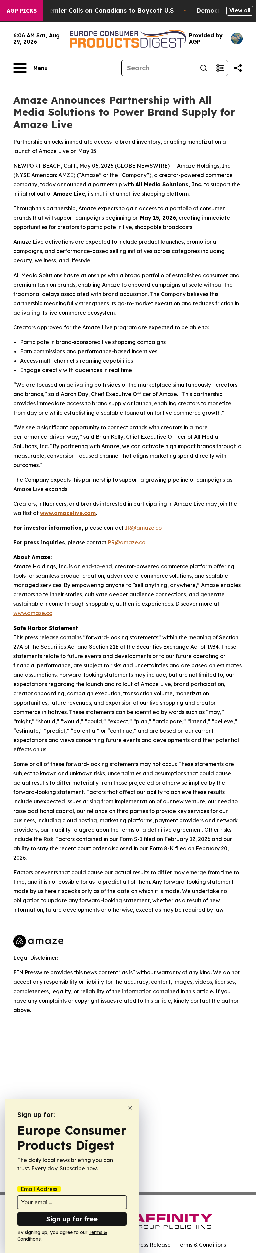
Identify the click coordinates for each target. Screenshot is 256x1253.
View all (239, 10)
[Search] (204, 68)
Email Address (39, 1189)
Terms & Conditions (201, 1244)
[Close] (130, 1108)
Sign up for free (72, 1219)
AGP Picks (22, 10)
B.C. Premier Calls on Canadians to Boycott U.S (102, 10)
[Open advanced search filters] (220, 68)
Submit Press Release (143, 1244)
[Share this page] (238, 68)
